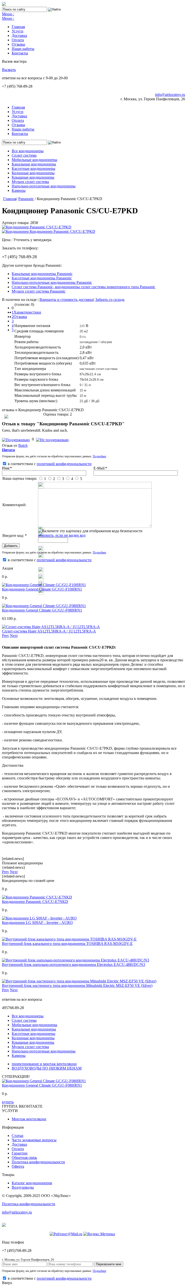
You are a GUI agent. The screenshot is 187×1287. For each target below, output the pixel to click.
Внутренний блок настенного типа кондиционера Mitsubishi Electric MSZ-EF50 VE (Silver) (77, 985)
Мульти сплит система (30, 182)
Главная (18, 27)
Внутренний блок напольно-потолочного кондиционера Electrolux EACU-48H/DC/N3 (73, 964)
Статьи (17, 1136)
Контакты (20, 53)
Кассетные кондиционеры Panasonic (42, 278)
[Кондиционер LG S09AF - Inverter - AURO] (39, 918)
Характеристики (27, 312)
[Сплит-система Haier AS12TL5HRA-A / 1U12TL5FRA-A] (51, 627)
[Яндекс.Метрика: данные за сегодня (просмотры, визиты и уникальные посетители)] (99, 1234)
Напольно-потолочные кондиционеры (43, 186)
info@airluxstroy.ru (170, 94)
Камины (19, 190)
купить (8, 1102)
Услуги (17, 31)
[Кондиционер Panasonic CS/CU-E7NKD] (37, 897)
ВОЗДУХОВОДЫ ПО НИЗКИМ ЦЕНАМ (47, 1068)
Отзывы (18, 44)
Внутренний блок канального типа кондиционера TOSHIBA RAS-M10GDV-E (67, 943)
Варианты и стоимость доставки (66, 299)
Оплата (18, 40)
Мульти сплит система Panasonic (38, 291)
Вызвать (9, 70)
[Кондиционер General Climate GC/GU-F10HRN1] (44, 585)
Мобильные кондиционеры (34, 160)
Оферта (18, 1166)
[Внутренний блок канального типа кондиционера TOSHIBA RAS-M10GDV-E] (69, 939)
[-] (52, 439)
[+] (16, 439)
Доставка (19, 35)
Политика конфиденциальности (38, 1162)
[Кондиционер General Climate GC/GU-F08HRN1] (44, 606)
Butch (23, 445)
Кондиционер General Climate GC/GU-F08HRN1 (42, 610)
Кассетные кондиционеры (33, 168)
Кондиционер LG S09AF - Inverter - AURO (37, 922)
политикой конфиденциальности (64, 464)
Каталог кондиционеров (32, 1183)
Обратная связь (24, 1157)
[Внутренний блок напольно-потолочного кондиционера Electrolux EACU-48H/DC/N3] (75, 960)
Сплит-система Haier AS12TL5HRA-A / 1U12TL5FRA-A (49, 631)
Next (14, 635)
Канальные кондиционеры (34, 164)
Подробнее (99, 456)
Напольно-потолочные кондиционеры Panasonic (52, 282)
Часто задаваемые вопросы (34, 1140)
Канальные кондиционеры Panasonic (42, 274)
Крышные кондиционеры (33, 177)
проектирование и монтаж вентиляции (44, 1064)
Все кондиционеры (28, 151)
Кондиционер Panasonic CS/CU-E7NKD (35, 901)
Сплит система (24, 155)
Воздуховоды (23, 1187)
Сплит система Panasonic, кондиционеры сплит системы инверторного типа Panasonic (83, 287)
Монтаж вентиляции (29, 1119)
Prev (5, 635)
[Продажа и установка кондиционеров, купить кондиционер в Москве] (4, 4)
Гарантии (20, 1153)
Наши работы (23, 49)
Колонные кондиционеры (33, 173)
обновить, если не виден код (61, 535)
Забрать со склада (109, 299)
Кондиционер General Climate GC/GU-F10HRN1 (42, 589)
